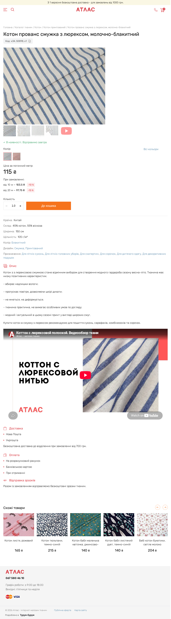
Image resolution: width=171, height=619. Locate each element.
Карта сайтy (80, 610)
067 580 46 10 (15, 578)
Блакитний (19, 242)
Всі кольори (151, 149)
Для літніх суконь (33, 253)
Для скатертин (89, 253)
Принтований (34, 248)
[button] (157, 507)
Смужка (19, 248)
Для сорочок (108, 253)
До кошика (48, 206)
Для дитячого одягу (129, 253)
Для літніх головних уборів (62, 253)
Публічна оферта (62, 610)
